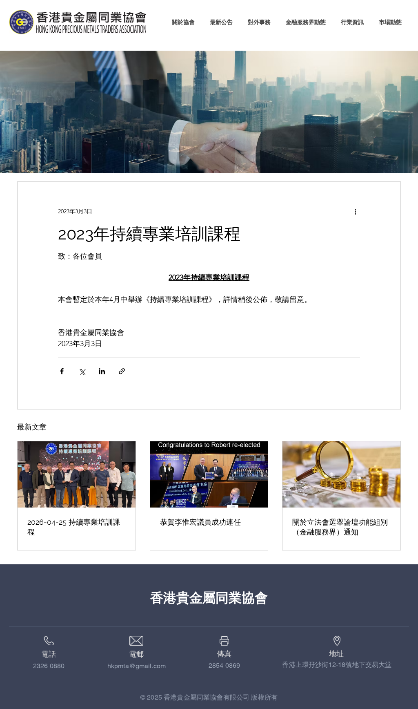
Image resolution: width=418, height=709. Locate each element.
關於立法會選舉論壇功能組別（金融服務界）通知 (340, 527)
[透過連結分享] (122, 371)
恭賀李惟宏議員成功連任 (200, 522)
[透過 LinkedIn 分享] (102, 371)
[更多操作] (355, 211)
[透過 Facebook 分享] (62, 371)
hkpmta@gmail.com (136, 666)
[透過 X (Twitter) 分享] (82, 371)
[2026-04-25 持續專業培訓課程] (77, 474)
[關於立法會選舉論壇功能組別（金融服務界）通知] (341, 474)
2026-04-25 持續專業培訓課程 (73, 527)
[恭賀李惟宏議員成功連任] (209, 474)
